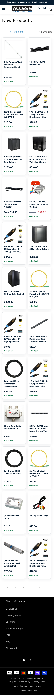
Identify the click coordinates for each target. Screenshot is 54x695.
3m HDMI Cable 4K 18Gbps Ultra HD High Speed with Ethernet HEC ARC (38, 563)
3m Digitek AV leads (38, 516)
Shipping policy (37, 686)
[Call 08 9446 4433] (40, 9)
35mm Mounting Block (11, 517)
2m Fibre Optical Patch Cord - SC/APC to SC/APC (39, 473)
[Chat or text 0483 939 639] (45, 9)
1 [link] (7, 587)
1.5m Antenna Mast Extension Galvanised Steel (13, 64)
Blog (8, 641)
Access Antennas (26, 678)
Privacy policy (39, 682)
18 (38, 587)
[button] (50, 9)
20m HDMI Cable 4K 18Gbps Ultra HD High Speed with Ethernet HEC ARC (38, 384)
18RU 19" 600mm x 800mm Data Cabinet (14, 292)
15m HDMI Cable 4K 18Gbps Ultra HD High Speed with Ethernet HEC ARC (13, 249)
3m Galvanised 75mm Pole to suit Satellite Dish (12, 563)
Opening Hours (13, 615)
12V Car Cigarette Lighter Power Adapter (12, 204)
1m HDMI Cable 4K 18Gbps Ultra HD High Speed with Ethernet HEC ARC (12, 339)
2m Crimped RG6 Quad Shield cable (12, 472)
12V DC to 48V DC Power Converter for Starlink (38, 204)
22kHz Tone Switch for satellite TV (13, 427)
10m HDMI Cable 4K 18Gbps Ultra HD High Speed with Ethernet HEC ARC (38, 114)
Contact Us (11, 609)
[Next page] (46, 587)
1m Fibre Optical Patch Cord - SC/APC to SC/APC (39, 294)
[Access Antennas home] (22, 9)
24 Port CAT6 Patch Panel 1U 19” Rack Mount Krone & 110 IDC (38, 429)
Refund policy (24, 682)
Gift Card (10, 622)
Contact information (28, 691)
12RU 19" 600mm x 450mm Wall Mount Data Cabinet (13, 159)
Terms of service (20, 686)
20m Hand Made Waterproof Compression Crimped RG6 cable (13, 384)
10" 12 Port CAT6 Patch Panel (37, 63)
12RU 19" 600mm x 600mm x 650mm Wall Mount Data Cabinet (38, 159)
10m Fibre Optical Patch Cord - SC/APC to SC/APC (14, 114)
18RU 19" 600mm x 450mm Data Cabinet (39, 247)
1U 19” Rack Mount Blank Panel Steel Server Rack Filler (38, 339)
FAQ (8, 635)
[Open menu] (3, 9)
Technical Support (15, 628)
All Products (12, 648)
